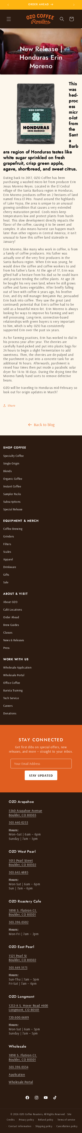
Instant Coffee (12, 486)
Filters (7, 544)
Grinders (8, 536)
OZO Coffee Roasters (30, 1114)
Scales (7, 551)
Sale (5, 582)
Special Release (13, 509)
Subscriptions (12, 501)
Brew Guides (11, 625)
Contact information (20, 1126)
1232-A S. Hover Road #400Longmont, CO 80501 (28, 1007)
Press (6, 648)
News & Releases (13, 640)
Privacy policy (26, 1119)
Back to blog (44, 424)
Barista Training (13, 690)
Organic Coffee (12, 478)
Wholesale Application (17, 667)
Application (17, 1074)
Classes (7, 632)
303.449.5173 (18, 967)
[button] (9, 19)
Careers (7, 705)
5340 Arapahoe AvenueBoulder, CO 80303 (25, 813)
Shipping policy (43, 1126)
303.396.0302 (18, 922)
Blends (7, 471)
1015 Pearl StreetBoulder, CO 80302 (22, 862)
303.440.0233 (18, 822)
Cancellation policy (66, 1126)
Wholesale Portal (13, 675)
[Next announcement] (74, 5)
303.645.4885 (18, 872)
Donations (9, 713)
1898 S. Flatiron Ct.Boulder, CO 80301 (23, 912)
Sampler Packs (12, 494)
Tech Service (11, 698)
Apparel (8, 559)
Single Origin (11, 463)
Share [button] (11, 405)
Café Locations (12, 609)
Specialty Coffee (13, 455)
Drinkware (9, 567)
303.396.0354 (18, 1067)
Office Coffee (11, 682)
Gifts (6, 574)
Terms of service (66, 1119)
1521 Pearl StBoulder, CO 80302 (22, 958)
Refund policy (45, 1119)
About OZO (10, 602)
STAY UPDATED (41, 775)
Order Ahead (11, 617)
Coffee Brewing (12, 528)
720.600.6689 (19, 1017)
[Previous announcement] (8, 5)
